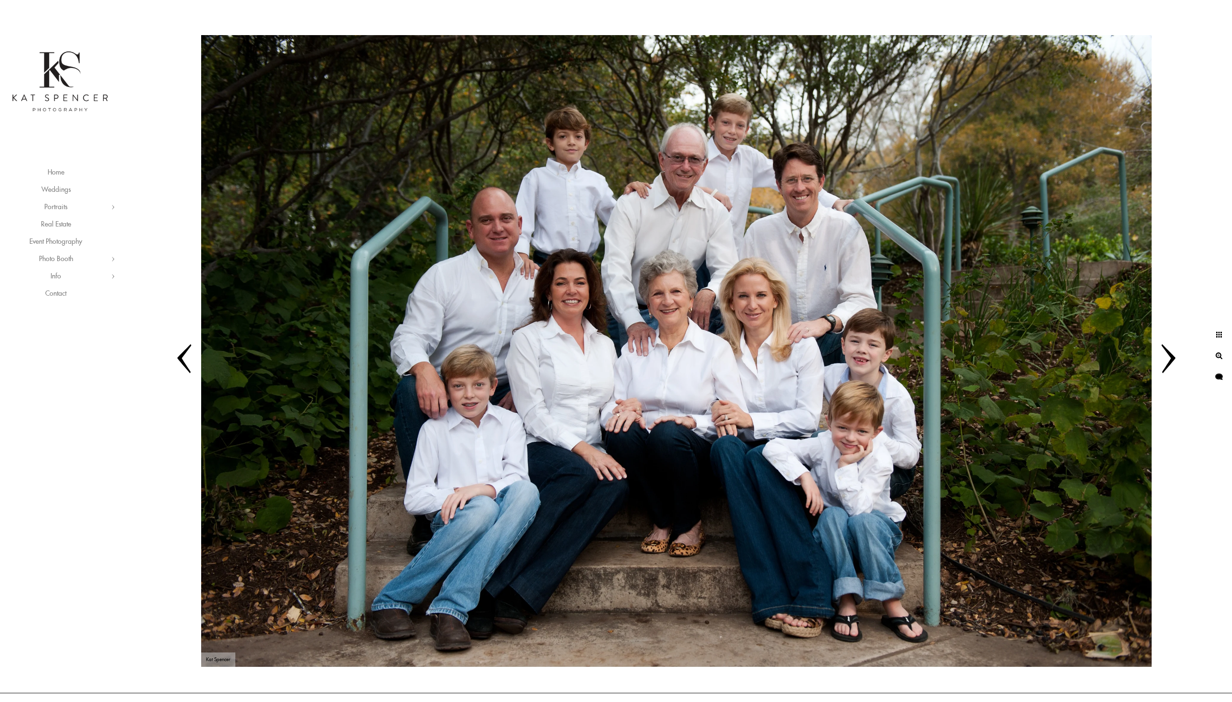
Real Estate (56, 224)
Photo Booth (56, 259)
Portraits (55, 207)
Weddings (56, 190)
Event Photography (55, 242)
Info (56, 276)
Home (56, 172)
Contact (55, 294)
